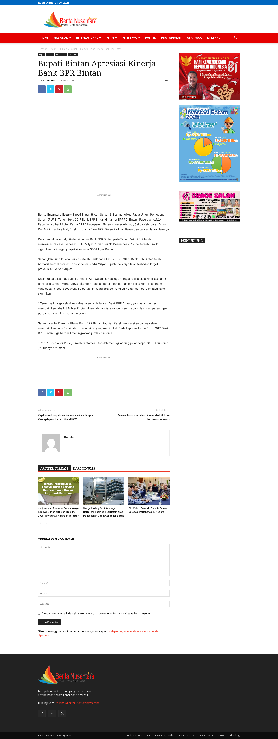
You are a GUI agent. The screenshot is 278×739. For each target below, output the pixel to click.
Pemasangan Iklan (164, 735)
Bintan (63, 49)
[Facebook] (42, 89)
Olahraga (194, 37)
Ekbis (211, 735)
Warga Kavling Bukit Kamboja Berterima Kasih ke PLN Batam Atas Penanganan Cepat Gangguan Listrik (103, 512)
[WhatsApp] (68, 89)
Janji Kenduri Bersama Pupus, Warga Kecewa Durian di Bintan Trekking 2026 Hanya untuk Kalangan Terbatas (58, 512)
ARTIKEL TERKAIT (54, 468)
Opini (181, 735)
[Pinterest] (59, 89)
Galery (201, 735)
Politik (150, 37)
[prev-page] (40, 523)
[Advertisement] (104, 202)
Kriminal (213, 37)
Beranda (42, 49)
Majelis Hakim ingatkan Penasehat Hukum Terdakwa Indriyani (144, 417)
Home (45, 37)
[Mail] (52, 713)
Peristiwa (129, 37)
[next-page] (46, 523)
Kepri (110, 37)
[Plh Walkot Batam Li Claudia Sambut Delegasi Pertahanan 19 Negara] (149, 491)
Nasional (61, 37)
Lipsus (190, 735)
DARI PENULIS (84, 468)
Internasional (87, 37)
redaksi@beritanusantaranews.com (77, 703)
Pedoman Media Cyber (139, 735)
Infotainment (171, 37)
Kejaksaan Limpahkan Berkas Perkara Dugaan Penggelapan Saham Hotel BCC (66, 417)
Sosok (220, 735)
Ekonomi (72, 54)
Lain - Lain (60, 54)
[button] (235, 38)
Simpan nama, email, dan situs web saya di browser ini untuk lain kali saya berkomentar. (96, 613)
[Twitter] (50, 89)
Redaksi (50, 80)
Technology (234, 735)
